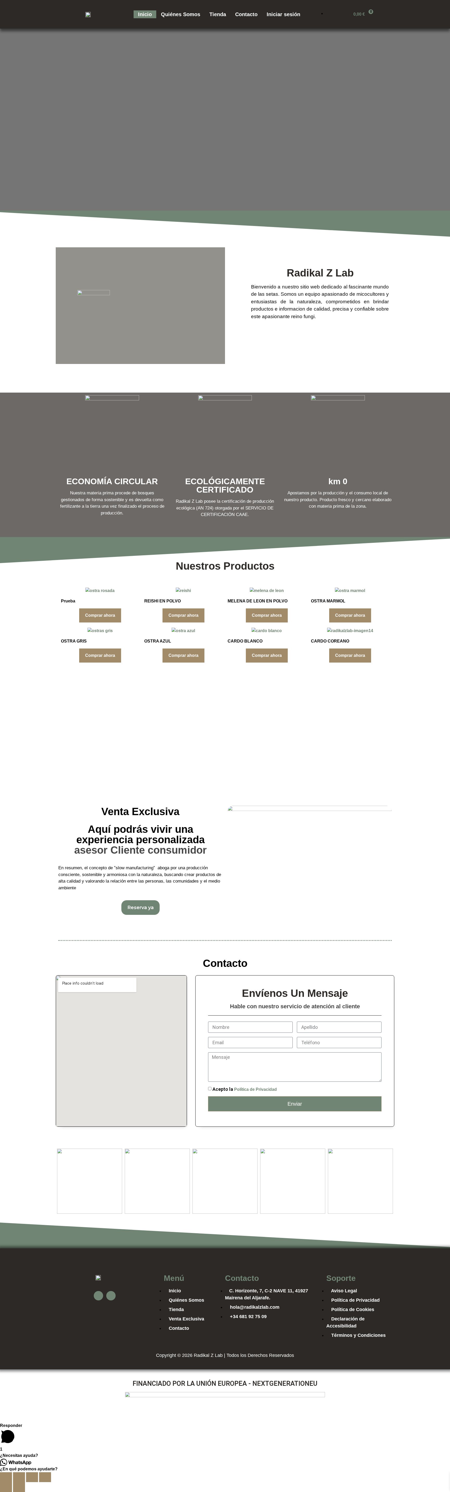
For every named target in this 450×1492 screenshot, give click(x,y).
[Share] (19, 1477)
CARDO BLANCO (245, 641)
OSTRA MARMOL (328, 601)
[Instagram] (111, 1295)
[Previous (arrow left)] (6, 1487)
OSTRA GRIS (74, 641)
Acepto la (245, 1089)
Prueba (68, 601)
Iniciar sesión (283, 14)
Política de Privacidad (255, 1089)
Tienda (217, 14)
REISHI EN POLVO (162, 601)
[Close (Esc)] (6, 1477)
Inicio (145, 14)
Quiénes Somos (180, 14)
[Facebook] (98, 1295)
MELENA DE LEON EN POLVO (258, 601)
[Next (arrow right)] (19, 1487)
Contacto (246, 14)
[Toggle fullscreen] (32, 1477)
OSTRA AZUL (157, 641)
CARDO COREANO (330, 641)
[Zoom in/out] (45, 1477)
